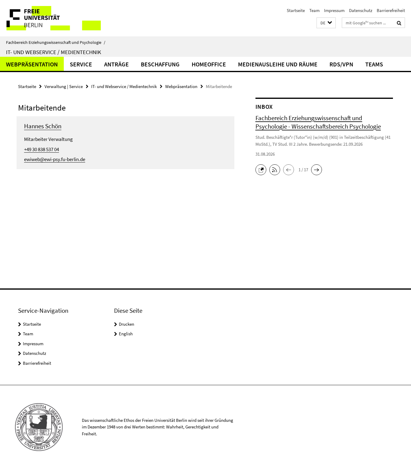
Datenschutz (360, 10)
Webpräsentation (32, 64)
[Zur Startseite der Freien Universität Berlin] (50, 18)
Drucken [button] (126, 324)
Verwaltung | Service (64, 86)
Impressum (334, 10)
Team (314, 10)
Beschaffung (160, 64)
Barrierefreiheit (391, 10)
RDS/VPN (341, 64)
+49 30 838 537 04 (41, 149)
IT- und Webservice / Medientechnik (53, 52)
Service (81, 64)
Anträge (116, 64)
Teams (374, 64)
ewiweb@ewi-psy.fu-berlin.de (54, 159)
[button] (326, 23)
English (126, 334)
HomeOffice (209, 64)
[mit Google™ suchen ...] (399, 23)
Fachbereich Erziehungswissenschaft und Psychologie (55, 42)
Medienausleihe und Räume (277, 64)
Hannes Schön (42, 126)
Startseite (296, 10)
